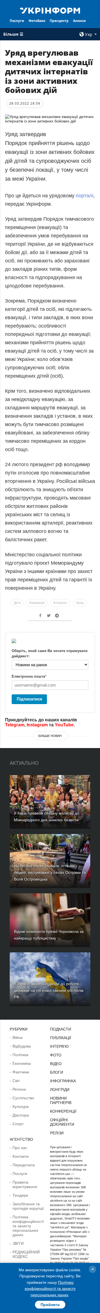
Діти (17, 603)
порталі (84, 195)
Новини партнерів (60, 1100)
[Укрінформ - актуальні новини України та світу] (50, 10)
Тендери (20, 1195)
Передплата (23, 1165)
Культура (20, 1106)
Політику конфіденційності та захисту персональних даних (50, 1288)
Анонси (79, 20)
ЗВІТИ (18, 1243)
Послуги (17, 20)
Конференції (63, 1111)
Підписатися (29, 699)
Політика (20, 1055)
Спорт (18, 1124)
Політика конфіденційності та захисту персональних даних (28, 1226)
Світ (16, 1080)
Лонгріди (59, 1089)
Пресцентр (59, 20)
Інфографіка (63, 1081)
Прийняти (50, 1304)
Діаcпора (20, 1115)
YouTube (64, 724)
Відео (56, 1063)
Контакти (20, 1156)
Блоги (56, 1072)
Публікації (60, 1038)
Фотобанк (37, 20)
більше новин (50, 735)
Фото (55, 1055)
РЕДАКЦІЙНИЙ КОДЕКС (26, 1254)
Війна (17, 1037)
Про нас (19, 1147)
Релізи (57, 1133)
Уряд (80, 603)
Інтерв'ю (59, 1046)
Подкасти (60, 1029)
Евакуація (37, 603)
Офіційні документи (62, 1122)
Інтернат (60, 603)
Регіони (19, 1089)
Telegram (14, 724)
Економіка (21, 1063)
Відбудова (21, 1046)
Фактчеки (20, 1072)
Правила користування (24, 1184)
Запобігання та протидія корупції (28, 1206)
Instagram (37, 724)
